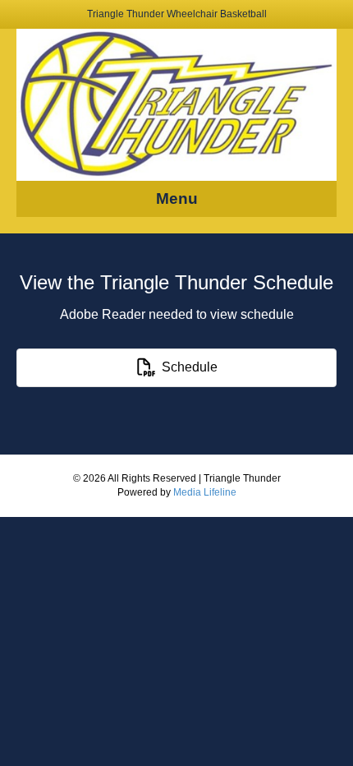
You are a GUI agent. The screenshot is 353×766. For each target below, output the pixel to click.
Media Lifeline (204, 492)
